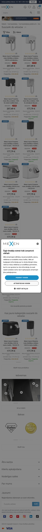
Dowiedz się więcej (23, 272)
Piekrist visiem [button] (22, 277)
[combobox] (38, 244)
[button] (21, 288)
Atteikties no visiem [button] (22, 283)
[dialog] (21, 266)
